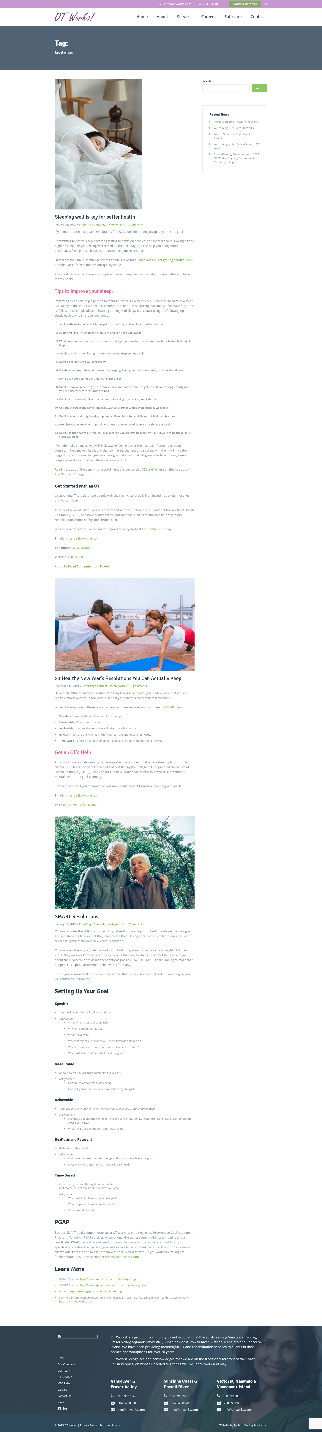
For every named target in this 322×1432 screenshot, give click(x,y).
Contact (258, 16)
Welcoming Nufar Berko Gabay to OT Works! (237, 146)
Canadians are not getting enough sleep (165, 260)
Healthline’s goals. (141, 693)
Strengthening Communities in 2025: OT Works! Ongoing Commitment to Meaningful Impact (237, 158)
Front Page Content (91, 224)
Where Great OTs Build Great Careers (232, 136)
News (61, 1402)
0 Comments (136, 224)
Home (142, 16)
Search (206, 81)
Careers (208, 16)
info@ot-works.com (177, 4)
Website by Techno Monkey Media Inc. (243, 1425)
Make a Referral (245, 4)
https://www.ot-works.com (75, 1301)
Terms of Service (110, 1425)
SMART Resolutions (76, 916)
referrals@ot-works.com (83, 538)
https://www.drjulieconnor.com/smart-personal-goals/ (112, 1285)
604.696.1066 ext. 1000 (82, 805)
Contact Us (64, 1396)
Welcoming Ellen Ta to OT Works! (234, 128)
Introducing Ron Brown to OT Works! (236, 122)
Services (184, 16)
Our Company (66, 1364)
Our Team (64, 1370)
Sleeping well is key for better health (95, 217)
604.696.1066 (212, 4)
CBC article (149, 469)
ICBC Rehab (65, 1383)
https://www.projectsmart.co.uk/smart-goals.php (108, 1279)
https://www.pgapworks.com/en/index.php (95, 1291)
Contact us (155, 529)
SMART (171, 707)
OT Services (65, 1377)
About (162, 16)
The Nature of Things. (70, 474)
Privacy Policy (88, 1425)
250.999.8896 (77, 557)
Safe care (233, 16)
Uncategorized (115, 224)
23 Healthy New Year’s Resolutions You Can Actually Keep (118, 678)
